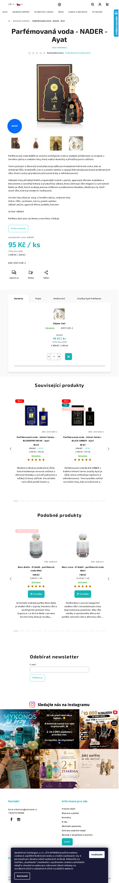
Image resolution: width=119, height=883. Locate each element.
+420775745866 (16, 813)
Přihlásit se (37, 677)
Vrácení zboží (68, 809)
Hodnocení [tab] (59, 298)
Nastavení (22, 876)
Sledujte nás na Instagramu (64, 705)
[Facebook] (11, 819)
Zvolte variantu (18, 228)
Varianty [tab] (18, 298)
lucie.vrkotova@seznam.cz (22, 809)
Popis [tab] (38, 298)
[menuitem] (5, 12)
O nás (64, 822)
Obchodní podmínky (71, 826)
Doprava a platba (70, 813)
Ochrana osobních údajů (74, 830)
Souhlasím (96, 854)
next (108, 449)
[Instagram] (18, 819)
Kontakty (66, 817)
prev (10, 449)
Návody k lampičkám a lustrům (77, 835)
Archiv (67, 841)
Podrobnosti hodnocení (77, 53)
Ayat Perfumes (59, 48)
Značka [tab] (89, 298)
